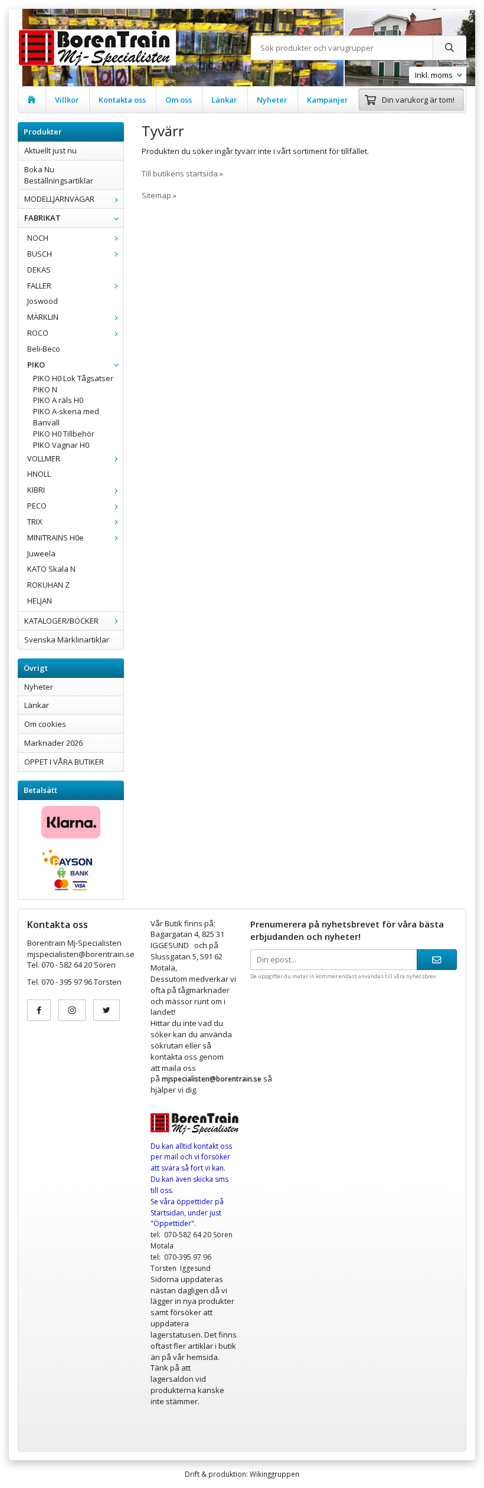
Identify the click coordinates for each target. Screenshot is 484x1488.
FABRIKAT (42, 217)
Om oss (178, 99)
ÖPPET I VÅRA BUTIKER (64, 761)
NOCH (37, 237)
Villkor (67, 99)
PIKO (36, 364)
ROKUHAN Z (48, 584)
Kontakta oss (122, 99)
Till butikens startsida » (182, 173)
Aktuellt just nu (50, 150)
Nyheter (272, 99)
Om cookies (45, 724)
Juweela (41, 553)
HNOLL (39, 473)
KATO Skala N (51, 568)
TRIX (34, 521)
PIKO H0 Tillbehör (63, 433)
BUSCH (39, 253)
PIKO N (45, 389)
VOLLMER (43, 458)
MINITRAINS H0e (55, 537)
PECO (37, 505)
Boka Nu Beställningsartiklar (58, 175)
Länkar (224, 99)
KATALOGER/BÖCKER (61, 620)
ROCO (37, 332)
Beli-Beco (43, 348)
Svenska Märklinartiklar (66, 639)
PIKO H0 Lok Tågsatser (73, 378)
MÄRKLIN (42, 317)
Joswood (42, 301)
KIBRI (36, 489)
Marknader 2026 (53, 743)
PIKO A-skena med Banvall (66, 417)
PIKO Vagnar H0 (61, 445)
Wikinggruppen (274, 1474)
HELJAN (39, 600)
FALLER (39, 285)
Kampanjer (327, 99)
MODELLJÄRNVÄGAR (59, 199)
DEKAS (39, 269)
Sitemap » (159, 195)
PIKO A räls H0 (58, 400)
